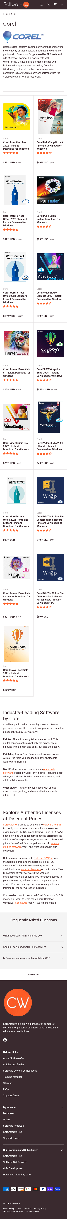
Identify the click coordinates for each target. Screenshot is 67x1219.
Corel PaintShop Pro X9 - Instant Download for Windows (50, 145)
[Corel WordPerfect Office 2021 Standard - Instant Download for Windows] (16, 267)
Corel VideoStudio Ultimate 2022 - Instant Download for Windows (49, 296)
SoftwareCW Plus (15, 76)
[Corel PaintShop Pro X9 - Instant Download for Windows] (50, 117)
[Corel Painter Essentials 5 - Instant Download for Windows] (16, 344)
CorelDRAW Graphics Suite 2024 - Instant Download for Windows (49, 372)
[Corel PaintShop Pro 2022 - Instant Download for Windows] (16, 117)
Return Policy (8, 1209)
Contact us (21, 902)
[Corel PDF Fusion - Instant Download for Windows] (50, 190)
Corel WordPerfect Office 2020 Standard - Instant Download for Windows (16, 220)
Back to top (33, 974)
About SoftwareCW (13, 1058)
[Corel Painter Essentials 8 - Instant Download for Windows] (16, 567)
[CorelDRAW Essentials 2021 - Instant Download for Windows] (16, 644)
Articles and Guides (13, 1064)
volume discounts (31, 869)
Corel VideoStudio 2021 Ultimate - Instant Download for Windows (50, 446)
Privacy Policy (40, 1209)
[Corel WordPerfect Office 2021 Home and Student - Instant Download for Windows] (16, 491)
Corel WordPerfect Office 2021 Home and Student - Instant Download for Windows (16, 521)
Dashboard (9, 1113)
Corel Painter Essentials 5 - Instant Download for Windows (16, 372)
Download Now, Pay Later (17, 1174)
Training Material (12, 1076)
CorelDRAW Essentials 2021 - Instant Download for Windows (16, 673)
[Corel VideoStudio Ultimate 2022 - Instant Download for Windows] (50, 267)
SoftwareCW (10, 824)
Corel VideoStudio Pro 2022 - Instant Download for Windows (16, 446)
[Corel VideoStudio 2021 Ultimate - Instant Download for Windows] (50, 417)
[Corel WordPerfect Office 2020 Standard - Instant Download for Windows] (16, 190)
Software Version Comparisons (20, 1070)
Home (5, 14)
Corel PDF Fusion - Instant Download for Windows (48, 219)
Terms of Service (24, 1209)
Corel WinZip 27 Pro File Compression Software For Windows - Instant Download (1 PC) (50, 598)
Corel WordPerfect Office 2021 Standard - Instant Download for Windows (16, 297)
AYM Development (13, 1168)
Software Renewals (13, 1125)
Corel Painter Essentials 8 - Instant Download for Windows (16, 596)
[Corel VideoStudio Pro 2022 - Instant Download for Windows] (16, 417)
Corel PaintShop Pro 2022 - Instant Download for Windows (16, 145)
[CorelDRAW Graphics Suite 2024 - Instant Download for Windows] (50, 344)
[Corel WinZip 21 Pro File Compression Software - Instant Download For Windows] (50, 491)
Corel (13, 14)
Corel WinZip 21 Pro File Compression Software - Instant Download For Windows (50, 521)
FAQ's (6, 1089)
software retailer (52, 824)
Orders (6, 1119)
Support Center (11, 1095)
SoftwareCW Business (18, 70)
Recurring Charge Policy (13, 1211)
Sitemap (7, 1083)
